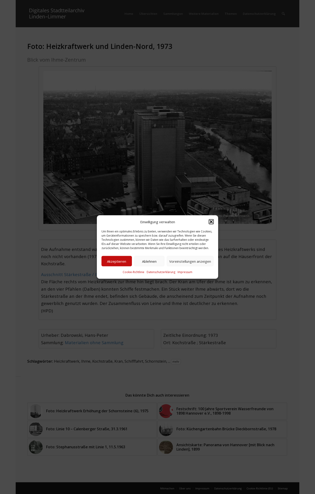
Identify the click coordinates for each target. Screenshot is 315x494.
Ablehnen (149, 261)
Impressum (185, 272)
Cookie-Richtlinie (133, 272)
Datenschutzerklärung (161, 272)
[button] (211, 222)
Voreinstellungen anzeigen (190, 261)
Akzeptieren (116, 261)
